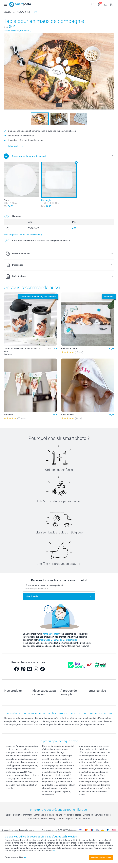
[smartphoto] (20, 4)
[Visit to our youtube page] (29, 669)
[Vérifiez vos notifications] (105, 4)
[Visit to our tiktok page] (42, 669)
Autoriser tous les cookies (101, 857)
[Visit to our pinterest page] (23, 669)
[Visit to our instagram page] (36, 669)
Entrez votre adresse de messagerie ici (44, 585)
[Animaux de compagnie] (14, 12)
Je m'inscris (32, 596)
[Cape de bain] (87, 385)
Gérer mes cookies (14, 857)
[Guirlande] (30, 385)
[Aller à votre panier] (112, 4)
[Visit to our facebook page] (17, 669)
